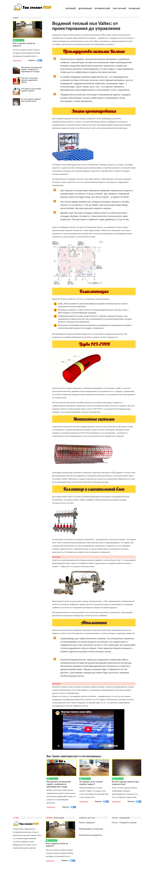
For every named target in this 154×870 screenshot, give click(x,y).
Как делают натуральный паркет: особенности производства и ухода (59, 784)
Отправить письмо (128, 822)
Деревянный (85, 8)
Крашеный (134, 8)
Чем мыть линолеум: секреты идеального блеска (29, 80)
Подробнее (51, 807)
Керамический (102, 8)
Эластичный (119, 8)
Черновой (70, 8)
